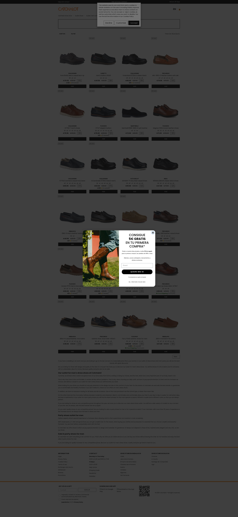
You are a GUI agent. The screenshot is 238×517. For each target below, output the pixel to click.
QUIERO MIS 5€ (137, 272)
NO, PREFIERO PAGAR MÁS (137, 281)
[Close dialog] (153, 232)
